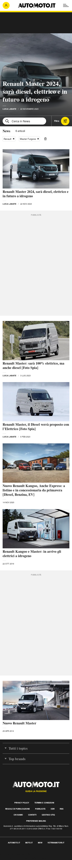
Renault (7, 139)
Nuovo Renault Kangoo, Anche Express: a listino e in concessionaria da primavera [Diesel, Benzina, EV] (34, 490)
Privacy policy (21, 802)
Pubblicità (40, 809)
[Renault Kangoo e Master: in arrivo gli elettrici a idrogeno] (36, 528)
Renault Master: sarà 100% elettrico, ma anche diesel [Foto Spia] (33, 365)
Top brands (17, 758)
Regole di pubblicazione (17, 809)
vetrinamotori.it (56, 842)
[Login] (6, 5)
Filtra (56, 120)
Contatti (32, 815)
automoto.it (14, 842)
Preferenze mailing (36, 821)
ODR (53, 809)
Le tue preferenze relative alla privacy (23, 858)
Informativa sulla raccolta (15, 854)
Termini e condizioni (44, 802)
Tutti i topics (18, 748)
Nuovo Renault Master (19, 723)
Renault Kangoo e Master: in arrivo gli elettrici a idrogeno (32, 553)
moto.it (29, 842)
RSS (61, 809)
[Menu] (65, 5)
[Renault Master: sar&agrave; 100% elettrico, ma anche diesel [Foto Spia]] (36, 340)
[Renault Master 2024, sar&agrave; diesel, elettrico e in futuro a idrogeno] (36, 169)
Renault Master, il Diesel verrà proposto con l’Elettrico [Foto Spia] (36, 426)
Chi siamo (18, 815)
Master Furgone (28, 139)
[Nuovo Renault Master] (36, 700)
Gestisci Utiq (48, 815)
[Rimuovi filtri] (45, 139)
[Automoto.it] (36, 5)
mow (40, 842)
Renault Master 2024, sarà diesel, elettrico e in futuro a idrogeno (35, 91)
